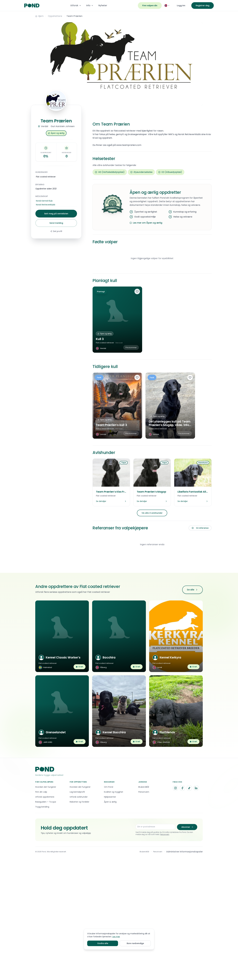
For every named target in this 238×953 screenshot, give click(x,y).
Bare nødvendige (135, 943)
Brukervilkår (144, 852)
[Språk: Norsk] (167, 5)
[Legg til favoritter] (137, 291)
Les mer (116, 936)
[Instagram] (175, 788)
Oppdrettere (55, 16)
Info (88, 5)
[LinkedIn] (196, 788)
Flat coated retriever (46, 176)
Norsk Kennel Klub (44, 200)
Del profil (57, 231)
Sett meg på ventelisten (56, 213)
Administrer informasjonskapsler (184, 851)
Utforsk (74, 5)
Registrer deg (202, 5)
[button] (56, 133)
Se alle (190, 589)
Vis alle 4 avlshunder (152, 513)
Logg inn (181, 5)
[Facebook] (182, 788)
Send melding (56, 223)
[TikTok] (189, 788)
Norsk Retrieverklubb (45, 204)
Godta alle (102, 943)
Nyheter (102, 5)
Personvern (164, 834)
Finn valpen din (149, 5)
